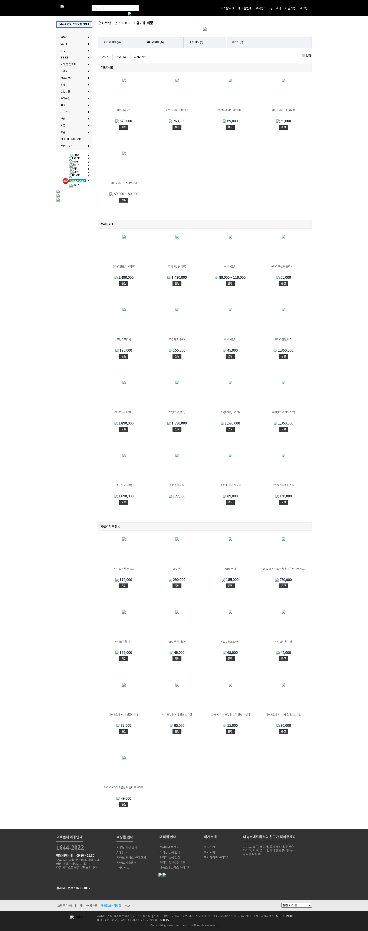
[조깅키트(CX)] (124, 323)
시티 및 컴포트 (68, 64)
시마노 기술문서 (126, 863)
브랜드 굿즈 (66, 146)
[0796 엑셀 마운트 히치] (283, 250)
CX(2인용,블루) (177, 412)
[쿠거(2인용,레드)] (177, 250)
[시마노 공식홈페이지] (247, 863)
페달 (62, 105)
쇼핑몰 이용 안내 (126, 847)
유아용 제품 (144, 23)
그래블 (64, 44)
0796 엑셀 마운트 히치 (283, 266)
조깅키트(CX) (124, 339)
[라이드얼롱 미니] (124, 625)
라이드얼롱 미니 (123, 641)
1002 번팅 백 (177, 485)
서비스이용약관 (88, 905)
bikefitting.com (70, 139)
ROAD (63, 37)
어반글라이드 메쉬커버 (284, 110)
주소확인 (165, 920)
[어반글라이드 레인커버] (230, 93)
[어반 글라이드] (124, 93)
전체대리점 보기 (170, 847)
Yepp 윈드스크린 (230, 641)
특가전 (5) (237, 42)
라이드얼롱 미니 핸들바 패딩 (124, 714)
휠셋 (62, 85)
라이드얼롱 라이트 (124, 569)
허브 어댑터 (230, 266)
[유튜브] (274, 863)
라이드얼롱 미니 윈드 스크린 (177, 714)
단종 (309, 55)
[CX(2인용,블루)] (177, 396)
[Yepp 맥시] (177, 552)
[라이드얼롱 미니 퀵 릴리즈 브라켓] (283, 698)
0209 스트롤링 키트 (283, 485)
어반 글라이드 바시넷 (177, 110)
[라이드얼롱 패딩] (283, 625)
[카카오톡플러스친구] (283, 863)
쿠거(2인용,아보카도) (123, 266)
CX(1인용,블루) (123, 485)
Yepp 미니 (230, 569)
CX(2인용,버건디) (123, 412)
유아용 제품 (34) (155, 42)
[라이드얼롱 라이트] (124, 552)
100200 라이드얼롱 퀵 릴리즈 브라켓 (124, 787)
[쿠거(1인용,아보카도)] (283, 396)
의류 (62, 125)
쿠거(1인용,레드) (284, 339)
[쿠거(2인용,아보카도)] (124, 250)
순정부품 (65, 91)
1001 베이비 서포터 (230, 485)
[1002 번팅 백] (177, 469)
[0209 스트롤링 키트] (283, 469)
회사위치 (209, 852)
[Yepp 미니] (230, 552)
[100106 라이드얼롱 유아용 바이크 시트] (283, 552)
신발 (62, 119)
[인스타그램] (292, 863)
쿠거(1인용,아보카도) (283, 412)
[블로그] (265, 863)
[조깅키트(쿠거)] (177, 323)
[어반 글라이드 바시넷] (177, 93)
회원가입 (290, 8)
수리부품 (65, 98)
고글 (62, 132)
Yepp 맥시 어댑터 (177, 641)
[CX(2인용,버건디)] (124, 396)
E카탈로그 (227, 8)
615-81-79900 (284, 916)
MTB (63, 51)
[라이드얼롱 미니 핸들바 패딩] (124, 698)
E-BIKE (64, 57)
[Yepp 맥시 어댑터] (177, 625)
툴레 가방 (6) (196, 42)
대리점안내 (245, 8)
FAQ (127, 905)
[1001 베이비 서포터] (230, 469)
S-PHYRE (65, 112)
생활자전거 (66, 78)
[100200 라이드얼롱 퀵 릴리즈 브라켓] (124, 771)
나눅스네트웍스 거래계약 (175, 868)
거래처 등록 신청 (170, 857)
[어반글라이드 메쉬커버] (283, 93)
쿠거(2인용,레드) (177, 266)
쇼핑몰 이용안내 (67, 905)
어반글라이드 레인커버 (230, 110)
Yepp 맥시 (177, 569)
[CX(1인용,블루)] (124, 469)
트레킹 (64, 71)
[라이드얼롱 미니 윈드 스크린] (177, 698)
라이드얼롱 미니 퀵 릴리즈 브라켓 (283, 714)
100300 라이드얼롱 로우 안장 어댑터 (230, 714)
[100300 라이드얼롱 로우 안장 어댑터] (230, 698)
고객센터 (260, 8)
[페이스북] (256, 863)
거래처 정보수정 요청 (173, 862)
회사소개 (209, 847)
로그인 (303, 8)
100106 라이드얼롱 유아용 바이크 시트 (284, 569)
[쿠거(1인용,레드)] (283, 323)
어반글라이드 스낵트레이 (124, 183)
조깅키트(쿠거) (177, 339)
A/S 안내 (121, 852)
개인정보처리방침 (111, 905)
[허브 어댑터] (230, 250)
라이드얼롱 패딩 (283, 641)
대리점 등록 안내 (170, 852)
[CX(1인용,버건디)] (230, 396)
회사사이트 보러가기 (217, 857)
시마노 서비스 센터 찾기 (131, 858)
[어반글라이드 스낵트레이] (124, 166)
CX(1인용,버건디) (230, 412)
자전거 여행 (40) (113, 42)
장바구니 (275, 8)
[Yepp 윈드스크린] (230, 625)
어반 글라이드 (123, 110)
